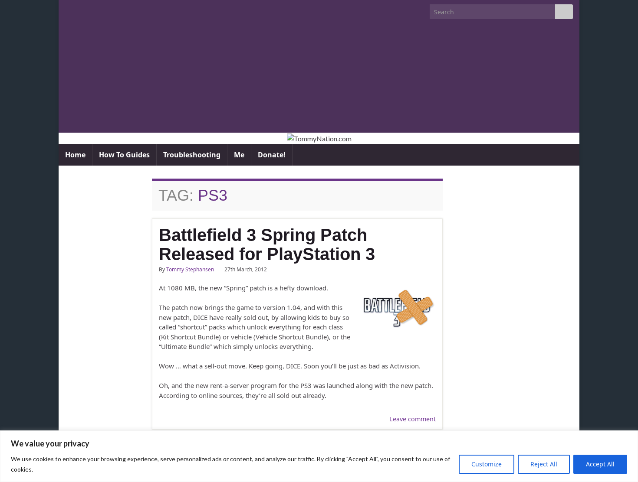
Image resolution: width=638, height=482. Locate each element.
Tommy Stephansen (190, 269)
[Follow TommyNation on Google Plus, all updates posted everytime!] (103, 9)
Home (75, 155)
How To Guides (124, 155)
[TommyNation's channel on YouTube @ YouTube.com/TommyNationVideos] (83, 9)
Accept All (600, 464)
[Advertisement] (319, 79)
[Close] (629, 438)
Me (239, 155)
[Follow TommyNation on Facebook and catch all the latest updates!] (116, 9)
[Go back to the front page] (319, 138)
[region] (319, 456)
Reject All (543, 464)
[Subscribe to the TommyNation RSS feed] (69, 9)
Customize (486, 464)
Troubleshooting (191, 155)
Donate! (272, 155)
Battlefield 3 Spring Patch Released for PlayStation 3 (267, 244)
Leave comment (412, 419)
